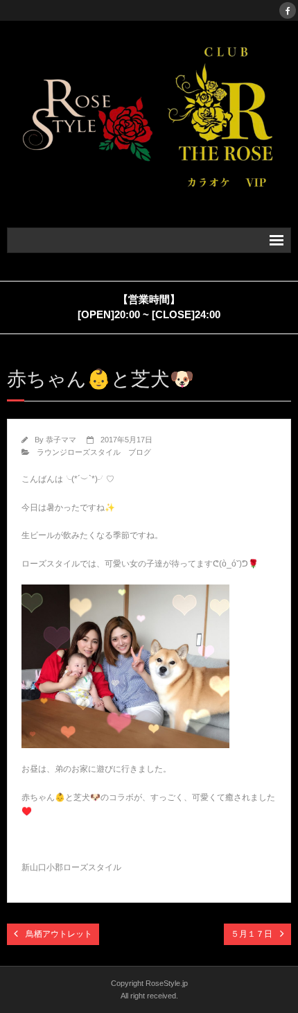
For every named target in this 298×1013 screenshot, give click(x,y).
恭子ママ (61, 439)
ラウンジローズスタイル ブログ (94, 452)
